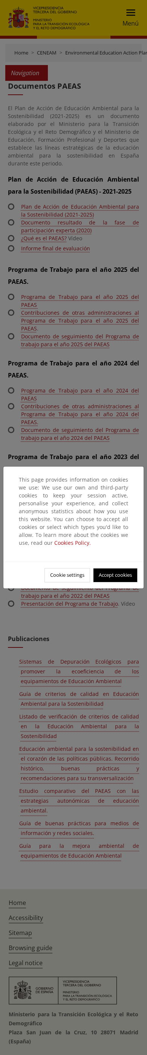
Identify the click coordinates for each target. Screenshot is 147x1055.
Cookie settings (67, 574)
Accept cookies (115, 574)
